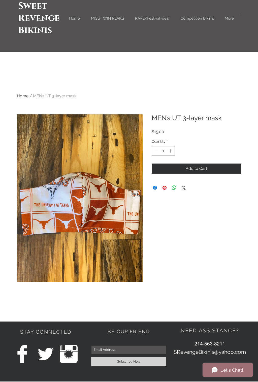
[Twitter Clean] (45, 354)
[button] (240, 14)
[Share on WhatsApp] (174, 188)
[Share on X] (184, 188)
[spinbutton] (163, 150)
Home (22, 95)
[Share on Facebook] (155, 188)
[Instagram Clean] (68, 354)
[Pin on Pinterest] (165, 188)
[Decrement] (155, 150)
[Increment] (171, 150)
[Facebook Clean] (22, 354)
